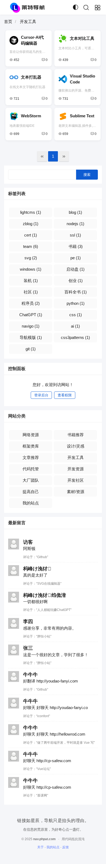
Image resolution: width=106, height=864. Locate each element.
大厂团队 (31, 480)
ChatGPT (30, 314)
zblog (30, 223)
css (75, 314)
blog (75, 212)
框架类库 (31, 446)
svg (30, 257)
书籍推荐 (75, 434)
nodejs (75, 223)
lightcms (30, 212)
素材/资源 (75, 491)
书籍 (75, 246)
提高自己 (31, 491)
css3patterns (75, 337)
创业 (75, 280)
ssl (75, 235)
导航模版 (31, 337)
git (31, 349)
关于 (40, 847)
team (30, 246)
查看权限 (65, 395)
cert (30, 235)
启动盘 (75, 269)
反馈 (65, 847)
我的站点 (31, 503)
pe (75, 257)
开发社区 (75, 480)
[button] (86, 7)
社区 (31, 292)
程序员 (30, 303)
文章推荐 (31, 457)
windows (30, 269)
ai (75, 326)
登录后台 (41, 395)
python (76, 303)
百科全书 (75, 292)
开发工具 (75, 457)
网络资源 (31, 434)
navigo (30, 326)
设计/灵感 (75, 446)
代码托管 (31, 469)
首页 (8, 21)
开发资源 (75, 469)
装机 (31, 280)
